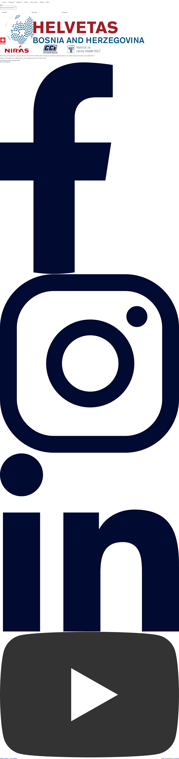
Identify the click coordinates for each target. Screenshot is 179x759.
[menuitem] (4, 2)
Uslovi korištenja (13, 758)
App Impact (176, 758)
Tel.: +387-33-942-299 (5, 61)
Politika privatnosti (4, 758)
